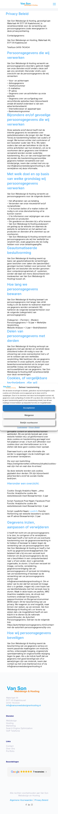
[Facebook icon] (26, 804)
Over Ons (10, 748)
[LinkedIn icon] (29, 804)
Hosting (9, 723)
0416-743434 (13, 703)
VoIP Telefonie (13, 731)
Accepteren (29, 408)
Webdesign (11, 720)
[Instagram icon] (32, 804)
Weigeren (29, 415)
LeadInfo (34, 511)
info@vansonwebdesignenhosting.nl (23, 705)
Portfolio (10, 751)
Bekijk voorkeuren (29, 422)
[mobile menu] (54, 4)
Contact (9, 746)
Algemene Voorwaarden (21, 800)
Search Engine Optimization (19, 728)
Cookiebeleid (22, 427)
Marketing (11, 725)
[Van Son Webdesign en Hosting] (29, 4)
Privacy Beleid (34, 427)
